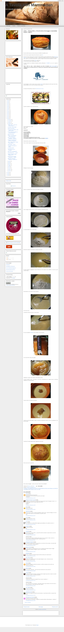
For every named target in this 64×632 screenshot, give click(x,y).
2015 (8, 112)
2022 (8, 103)
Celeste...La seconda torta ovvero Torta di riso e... (12, 136)
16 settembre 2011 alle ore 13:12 (30, 580)
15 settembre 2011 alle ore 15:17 (30, 515)
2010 (8, 172)
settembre (9, 123)
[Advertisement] (35, 612)
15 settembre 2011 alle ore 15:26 (30, 524)
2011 (8, 118)
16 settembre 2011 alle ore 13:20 (30, 585)
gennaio (9, 170)
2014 (8, 114)
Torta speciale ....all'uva (11, 144)
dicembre (9, 119)
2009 (8, 173)
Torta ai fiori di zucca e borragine (11, 150)
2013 (8, 115)
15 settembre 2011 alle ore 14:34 (30, 505)
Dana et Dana (28, 557)
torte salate (38, 489)
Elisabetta (27, 553)
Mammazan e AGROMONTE (12, 151)
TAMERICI (46, 138)
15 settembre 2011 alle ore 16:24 (30, 545)
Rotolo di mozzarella (11, 128)
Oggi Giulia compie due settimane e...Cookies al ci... (13, 159)
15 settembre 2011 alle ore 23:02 (30, 566)
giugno (9, 163)
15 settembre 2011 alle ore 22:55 (30, 561)
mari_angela (28, 587)
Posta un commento (28, 602)
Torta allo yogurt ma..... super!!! (13, 152)
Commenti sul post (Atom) (42, 609)
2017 (8, 110)
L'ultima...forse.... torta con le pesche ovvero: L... (12, 125)
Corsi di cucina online (9, 271)
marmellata (31, 332)
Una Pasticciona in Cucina (39, 88)
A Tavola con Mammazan (29, 5)
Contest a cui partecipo (21, 25)
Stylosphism (8, 264)
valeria (27, 493)
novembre (9, 120)
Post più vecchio (55, 606)
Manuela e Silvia (28, 547)
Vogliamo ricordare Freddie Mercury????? (12, 154)
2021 (8, 104)
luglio (9, 162)
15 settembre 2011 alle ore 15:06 (30, 509)
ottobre (9, 122)
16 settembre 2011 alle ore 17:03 (30, 595)
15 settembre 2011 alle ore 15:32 (30, 529)
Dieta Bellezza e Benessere (10, 266)
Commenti (9, 259)
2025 (8, 100)
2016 (8, 111)
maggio (9, 165)
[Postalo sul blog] (39, 486)
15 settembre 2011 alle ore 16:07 (30, 540)
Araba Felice (28, 511)
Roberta (27, 568)
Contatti (13, 25)
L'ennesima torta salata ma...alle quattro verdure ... (13, 130)
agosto (9, 161)
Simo (27, 517)
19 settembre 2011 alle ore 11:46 (30, 600)
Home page (8, 25)
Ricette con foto (8, 180)
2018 (8, 108)
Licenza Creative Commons (10, 285)
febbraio (9, 169)
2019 (8, 107)
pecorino (35, 489)
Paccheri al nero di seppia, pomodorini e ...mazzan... (12, 157)
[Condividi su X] (40, 486)
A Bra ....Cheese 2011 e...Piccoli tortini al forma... (13, 142)
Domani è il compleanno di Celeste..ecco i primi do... (12, 140)
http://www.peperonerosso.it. (10, 269)
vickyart (27, 572)
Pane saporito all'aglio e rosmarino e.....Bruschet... (12, 138)
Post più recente (26, 606)
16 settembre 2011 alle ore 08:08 (30, 570)
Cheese (35, 60)
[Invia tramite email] (38, 486)
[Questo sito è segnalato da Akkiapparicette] (10, 239)
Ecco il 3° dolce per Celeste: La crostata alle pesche (13, 132)
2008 (8, 175)
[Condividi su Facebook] (41, 486)
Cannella (27, 531)
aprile (9, 166)
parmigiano (32, 489)
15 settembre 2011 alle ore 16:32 (30, 551)
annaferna (27, 526)
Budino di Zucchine (11, 134)
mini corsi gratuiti (53, 66)
